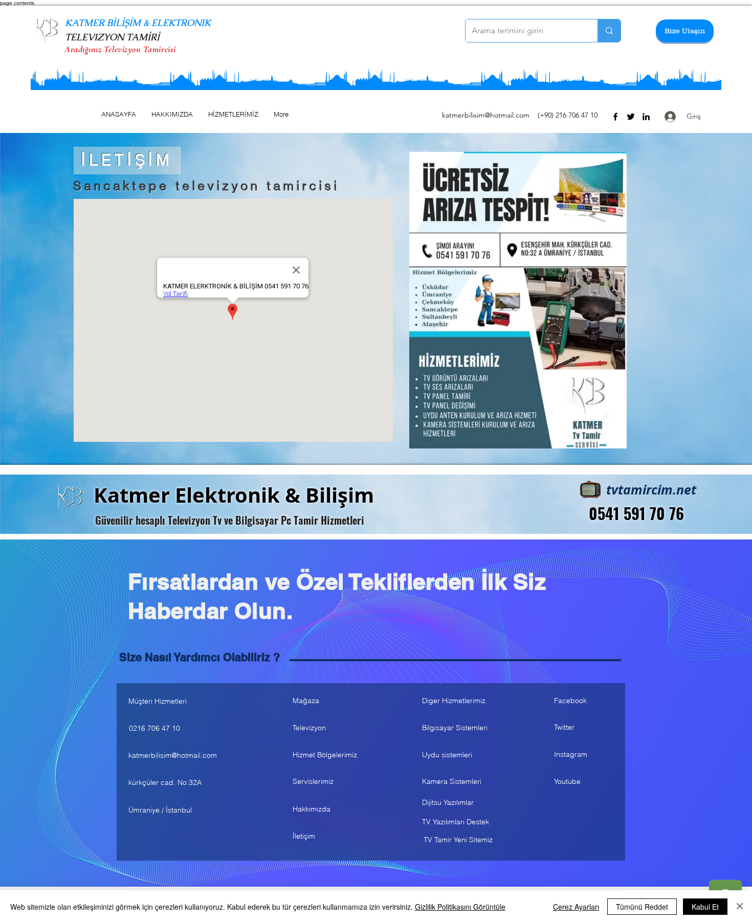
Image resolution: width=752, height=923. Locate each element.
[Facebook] (615, 116)
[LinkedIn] (646, 116)
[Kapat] (740, 906)
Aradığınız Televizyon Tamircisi (120, 49)
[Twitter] (631, 116)
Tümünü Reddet (642, 907)
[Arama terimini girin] (609, 30)
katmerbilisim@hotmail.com (485, 115)
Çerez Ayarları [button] (576, 907)
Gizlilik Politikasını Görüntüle (460, 907)
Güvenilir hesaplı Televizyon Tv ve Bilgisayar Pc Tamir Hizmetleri (229, 520)
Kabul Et (705, 907)
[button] (685, 30)
